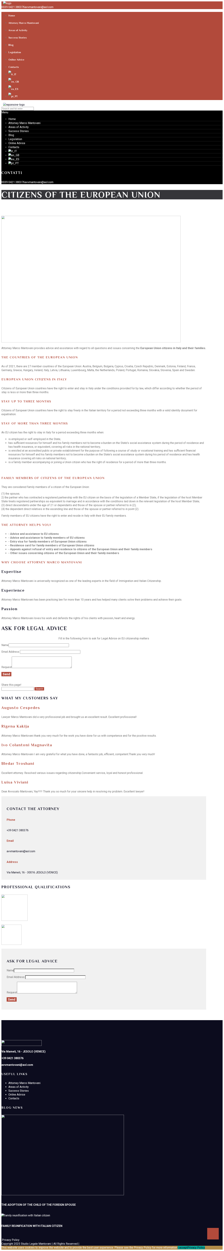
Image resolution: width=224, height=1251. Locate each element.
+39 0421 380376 (18, 830)
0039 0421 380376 (13, 7)
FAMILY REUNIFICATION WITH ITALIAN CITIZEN (31, 1226)
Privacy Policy (196, 1247)
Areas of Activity (17, 30)
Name (5, 645)
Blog (10, 45)
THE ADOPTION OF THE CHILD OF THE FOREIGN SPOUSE (38, 1204)
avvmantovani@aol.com (39, 7)
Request (6, 667)
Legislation (14, 52)
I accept (182, 1247)
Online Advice (16, 59)
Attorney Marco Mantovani (23, 23)
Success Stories (17, 37)
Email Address (10, 651)
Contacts (13, 67)
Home (11, 15)
